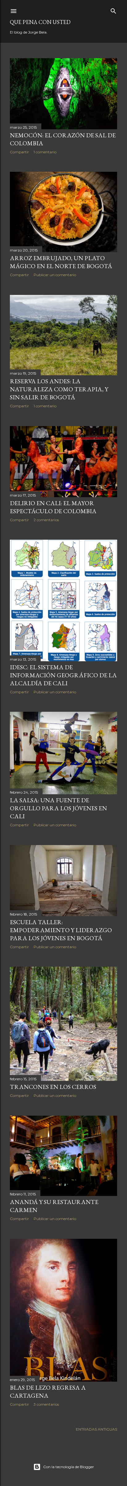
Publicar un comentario (55, 274)
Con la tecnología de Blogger (68, 1466)
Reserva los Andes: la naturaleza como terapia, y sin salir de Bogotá (59, 389)
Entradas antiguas (96, 1429)
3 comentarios (46, 1404)
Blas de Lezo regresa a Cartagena (48, 1391)
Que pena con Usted (40, 22)
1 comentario (45, 152)
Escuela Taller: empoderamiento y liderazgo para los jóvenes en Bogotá (61, 930)
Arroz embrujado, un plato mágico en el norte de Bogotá (61, 262)
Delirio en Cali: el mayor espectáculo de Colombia (53, 507)
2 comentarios (46, 519)
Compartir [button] (19, 152)
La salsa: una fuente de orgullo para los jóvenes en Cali (58, 808)
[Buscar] (113, 10)
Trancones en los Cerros (53, 1087)
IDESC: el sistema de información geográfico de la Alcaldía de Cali (63, 675)
